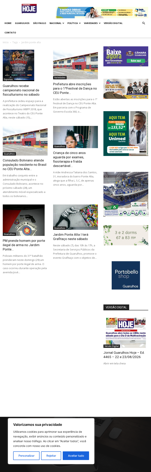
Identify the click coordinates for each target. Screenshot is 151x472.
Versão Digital (113, 23)
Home (8, 23)
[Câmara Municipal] (125, 65)
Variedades (91, 23)
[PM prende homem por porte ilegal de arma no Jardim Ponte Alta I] (25, 220)
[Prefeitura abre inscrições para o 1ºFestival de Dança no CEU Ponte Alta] (75, 64)
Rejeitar (51, 455)
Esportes (8, 79)
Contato (10, 32)
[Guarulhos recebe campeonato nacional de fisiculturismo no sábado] (25, 65)
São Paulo (39, 23)
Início (6, 42)
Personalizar (26, 455)
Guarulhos (22, 23)
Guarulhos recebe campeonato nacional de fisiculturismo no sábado (21, 90)
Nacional (55, 23)
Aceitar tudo (76, 455)
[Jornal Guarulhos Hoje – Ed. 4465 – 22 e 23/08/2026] (125, 331)
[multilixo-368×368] (125, 215)
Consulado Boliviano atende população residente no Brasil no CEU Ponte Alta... (24, 164)
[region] (51, 441)
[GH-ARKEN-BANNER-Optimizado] (125, 244)
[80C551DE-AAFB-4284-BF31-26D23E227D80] (125, 155)
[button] (143, 23)
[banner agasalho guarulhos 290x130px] (125, 98)
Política (72, 23)
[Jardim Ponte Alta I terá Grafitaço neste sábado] (75, 217)
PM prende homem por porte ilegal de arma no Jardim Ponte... (24, 245)
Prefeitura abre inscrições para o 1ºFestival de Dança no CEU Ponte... (75, 88)
